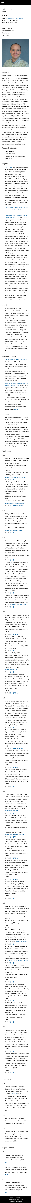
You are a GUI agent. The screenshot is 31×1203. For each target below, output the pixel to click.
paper (16, 409)
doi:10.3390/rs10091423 (12, 811)
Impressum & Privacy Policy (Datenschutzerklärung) (16, 1200)
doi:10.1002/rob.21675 (22, 941)
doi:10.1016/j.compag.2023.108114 (15, 477)
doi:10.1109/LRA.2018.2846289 (14, 834)
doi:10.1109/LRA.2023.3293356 (14, 503)
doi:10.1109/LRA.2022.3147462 (14, 530)
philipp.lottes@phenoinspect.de (15, 18)
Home (11, 1197)
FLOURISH (8, 167)
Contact (18, 1197)
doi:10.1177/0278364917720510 (18, 960)
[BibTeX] (7, 479)
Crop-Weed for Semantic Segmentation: (16, 359)
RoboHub (14, 1093)
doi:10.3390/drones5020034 (18, 604)
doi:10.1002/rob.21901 (11, 669)
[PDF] (12, 479)
